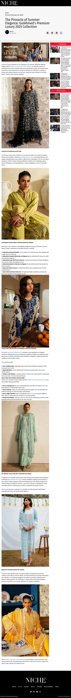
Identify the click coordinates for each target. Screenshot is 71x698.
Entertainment (48, 686)
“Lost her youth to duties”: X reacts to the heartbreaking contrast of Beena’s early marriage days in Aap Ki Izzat (66, 84)
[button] (48, 33)
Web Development (12, 696)
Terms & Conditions (64, 696)
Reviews (39, 686)
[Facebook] (31, 692)
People (14, 686)
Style (7, 13)
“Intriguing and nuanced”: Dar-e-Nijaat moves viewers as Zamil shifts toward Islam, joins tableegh (66, 76)
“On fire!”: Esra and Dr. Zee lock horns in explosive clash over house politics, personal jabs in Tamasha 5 (65, 129)
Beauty (33, 686)
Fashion (26, 686)
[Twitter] (34, 692)
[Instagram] (40, 692)
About (57, 686)
